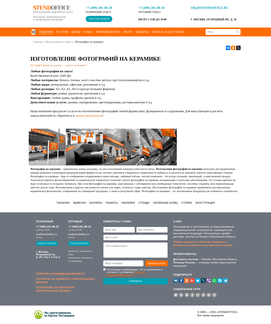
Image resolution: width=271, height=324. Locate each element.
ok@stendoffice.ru (209, 8)
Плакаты (112, 202)
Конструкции (205, 202)
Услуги (62, 31)
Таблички (63, 202)
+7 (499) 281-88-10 (151, 8)
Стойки (186, 202)
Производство (108, 31)
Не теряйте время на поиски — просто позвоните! (58, 65)
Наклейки (128, 202)
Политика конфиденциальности (60, 273)
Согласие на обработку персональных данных (65, 280)
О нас (88, 31)
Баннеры (95, 202)
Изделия (46, 31)
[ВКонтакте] (228, 48)
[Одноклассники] (233, 48)
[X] (238, 48)
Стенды (143, 202)
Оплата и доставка (168, 31)
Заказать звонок (99, 19)
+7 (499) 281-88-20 (99, 8)
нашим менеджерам (88, 115)
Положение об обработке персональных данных (55, 289)
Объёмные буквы (165, 202)
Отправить (135, 281)
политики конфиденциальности (126, 273)
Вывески (79, 202)
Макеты (142, 31)
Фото (128, 31)
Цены (76, 31)
